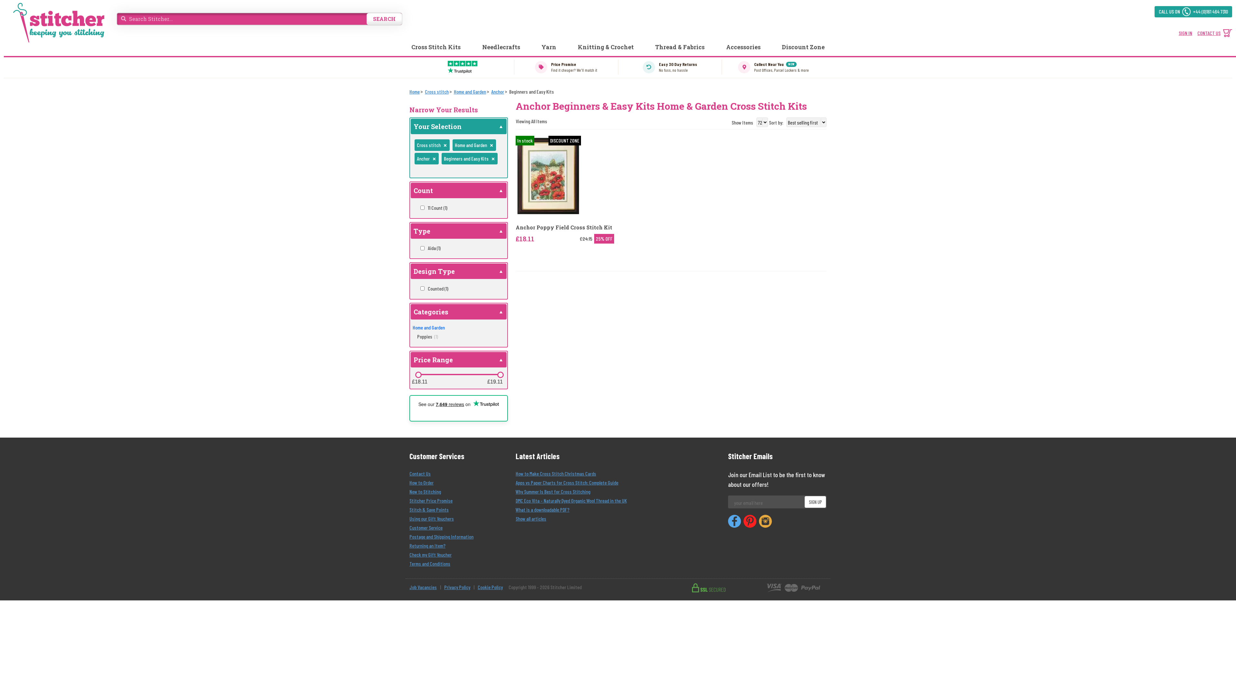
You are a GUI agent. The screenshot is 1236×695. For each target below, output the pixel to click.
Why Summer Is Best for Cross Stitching (553, 491)
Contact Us (420, 473)
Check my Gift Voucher (430, 554)
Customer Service (426, 527)
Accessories (743, 47)
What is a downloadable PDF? (542, 509)
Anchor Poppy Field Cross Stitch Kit (564, 227)
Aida (434, 248)
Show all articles (531, 518)
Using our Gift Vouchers (431, 518)
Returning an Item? (427, 545)
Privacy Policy (457, 587)
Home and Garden (429, 327)
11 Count (437, 208)
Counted (438, 288)
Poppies (427, 336)
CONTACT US (1209, 33)
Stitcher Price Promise (431, 500)
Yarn (548, 47)
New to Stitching (425, 491)
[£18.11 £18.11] (418, 375)
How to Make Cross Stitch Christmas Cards (556, 473)
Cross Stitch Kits (436, 47)
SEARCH (384, 18)
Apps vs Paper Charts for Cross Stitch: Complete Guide (567, 482)
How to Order (421, 482)
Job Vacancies (423, 587)
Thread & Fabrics (680, 47)
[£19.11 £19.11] (500, 375)
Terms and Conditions (429, 564)
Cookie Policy (490, 587)
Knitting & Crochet (606, 47)
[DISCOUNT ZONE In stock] (548, 175)
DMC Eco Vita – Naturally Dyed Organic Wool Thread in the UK (571, 500)
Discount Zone (803, 47)
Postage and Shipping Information (441, 536)
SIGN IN (1185, 33)
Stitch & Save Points (429, 509)
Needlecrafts (501, 47)
